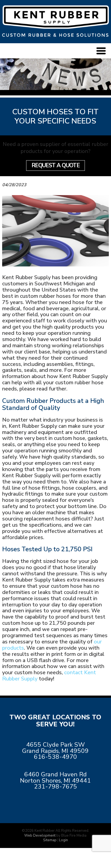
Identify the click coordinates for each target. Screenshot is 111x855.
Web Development (40, 835)
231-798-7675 (55, 786)
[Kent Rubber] (55, 35)
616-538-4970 (55, 757)
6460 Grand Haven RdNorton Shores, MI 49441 (55, 777)
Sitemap (50, 840)
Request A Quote (56, 165)
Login (63, 840)
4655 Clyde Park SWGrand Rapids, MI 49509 (55, 747)
